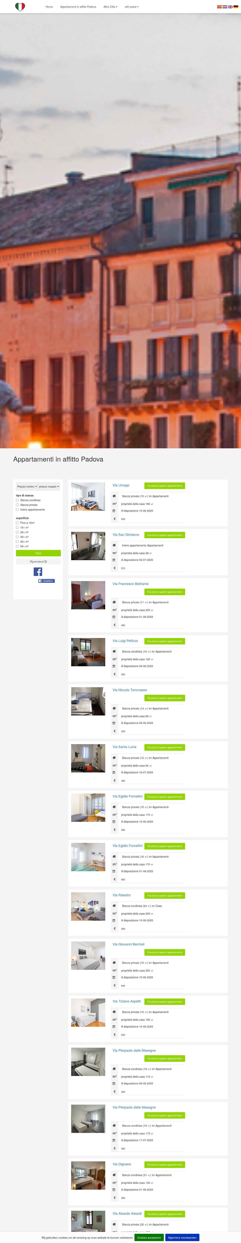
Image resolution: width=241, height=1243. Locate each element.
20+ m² (24, 532)
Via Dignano (122, 1163)
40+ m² (24, 541)
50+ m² (24, 546)
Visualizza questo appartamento (164, 485)
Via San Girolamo (126, 534)
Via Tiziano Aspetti (127, 1000)
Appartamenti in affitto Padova (78, 6)
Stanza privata (28, 505)
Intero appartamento (32, 509)
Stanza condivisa (30, 500)
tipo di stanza (25, 495)
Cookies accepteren (149, 1237)
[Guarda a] (46, 590)
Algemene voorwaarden (182, 1237)
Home (49, 6)
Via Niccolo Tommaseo (130, 689)
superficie (22, 518)
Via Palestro (122, 894)
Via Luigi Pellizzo (125, 640)
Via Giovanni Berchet (128, 944)
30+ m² (24, 537)
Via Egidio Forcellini (127, 796)
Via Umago (121, 484)
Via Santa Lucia (124, 746)
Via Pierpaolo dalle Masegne (134, 1050)
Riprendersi (37, 561)
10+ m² (24, 527)
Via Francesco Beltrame (131, 583)
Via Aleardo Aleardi (127, 1213)
